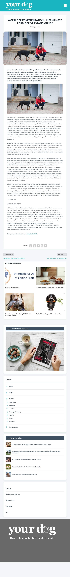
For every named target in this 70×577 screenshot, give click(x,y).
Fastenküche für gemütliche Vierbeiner (49, 314)
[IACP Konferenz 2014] (19, 276)
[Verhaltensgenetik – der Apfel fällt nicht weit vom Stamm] (19, 302)
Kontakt (8, 488)
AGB (7, 512)
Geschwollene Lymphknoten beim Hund (24, 474)
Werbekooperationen (13, 494)
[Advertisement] (17, 557)
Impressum (9, 506)
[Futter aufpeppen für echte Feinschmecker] (50, 276)
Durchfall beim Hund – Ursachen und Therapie (26, 467)
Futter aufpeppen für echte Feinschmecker (50, 287)
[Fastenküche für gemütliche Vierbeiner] (50, 302)
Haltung (32, 27)
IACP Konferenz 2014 (12, 287)
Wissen (38, 27)
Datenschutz (10, 500)
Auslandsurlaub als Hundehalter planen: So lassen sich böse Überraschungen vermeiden (36, 452)
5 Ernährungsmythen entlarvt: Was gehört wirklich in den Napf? (31, 444)
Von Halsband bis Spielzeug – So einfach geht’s (26, 459)
